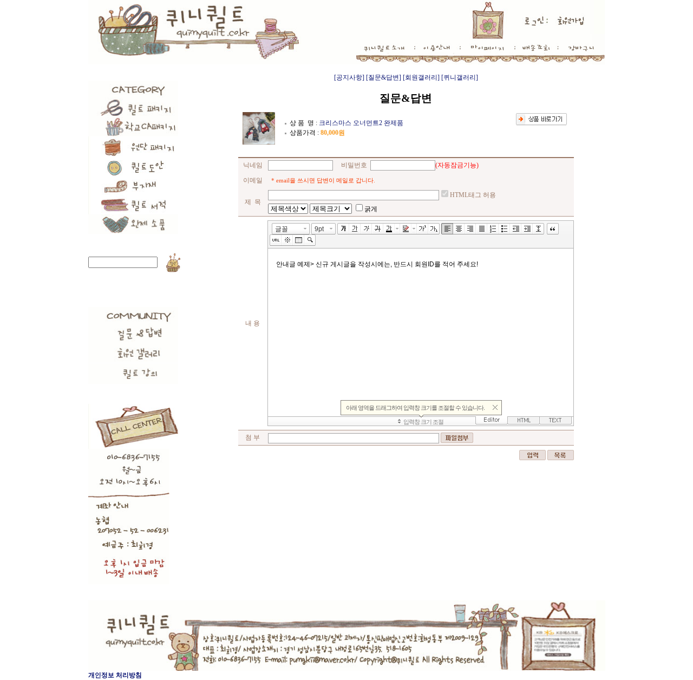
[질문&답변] (383, 77)
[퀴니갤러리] (459, 77)
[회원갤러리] (421, 77)
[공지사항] (349, 77)
